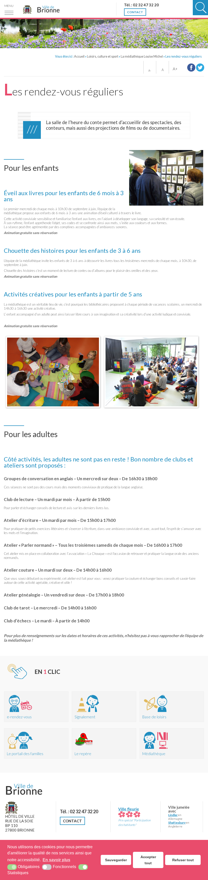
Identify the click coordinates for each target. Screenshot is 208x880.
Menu (8, 6)
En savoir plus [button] (56, 860)
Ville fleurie (128, 809)
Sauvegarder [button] (116, 860)
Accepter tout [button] (148, 860)
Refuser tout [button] (183, 860)
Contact (72, 821)
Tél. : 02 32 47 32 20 (79, 811)
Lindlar (173, 815)
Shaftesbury (176, 822)
